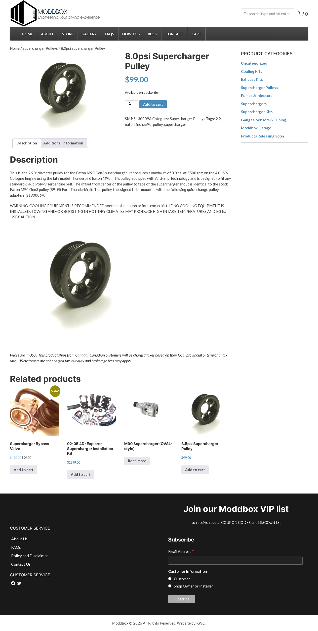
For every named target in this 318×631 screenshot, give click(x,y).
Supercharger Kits (257, 111)
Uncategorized (254, 63)
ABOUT (47, 34)
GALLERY (89, 34)
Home (15, 48)
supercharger (175, 124)
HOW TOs (131, 34)
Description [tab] (26, 143)
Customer (182, 579)
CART (196, 34)
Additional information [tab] (63, 143)
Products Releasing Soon (262, 136)
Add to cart (153, 104)
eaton (130, 124)
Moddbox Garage (256, 128)
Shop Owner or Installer (193, 586)
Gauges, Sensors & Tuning (263, 120)
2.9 (218, 118)
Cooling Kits (251, 71)
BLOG (152, 34)
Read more (137, 460)
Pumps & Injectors (256, 95)
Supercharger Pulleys (40, 48)
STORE (67, 34)
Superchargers (254, 103)
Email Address (181, 552)
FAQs (109, 34)
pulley (158, 124)
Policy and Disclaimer (29, 555)
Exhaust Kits (252, 79)
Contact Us (21, 564)
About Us (19, 538)
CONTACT (174, 34)
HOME (27, 34)
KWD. (201, 623)
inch (139, 124)
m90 (148, 124)
